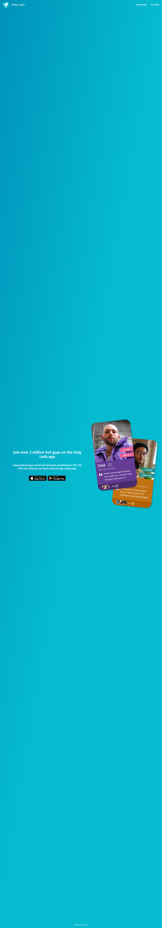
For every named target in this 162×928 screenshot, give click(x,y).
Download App (141, 5)
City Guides (155, 5)
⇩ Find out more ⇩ (81, 925)
